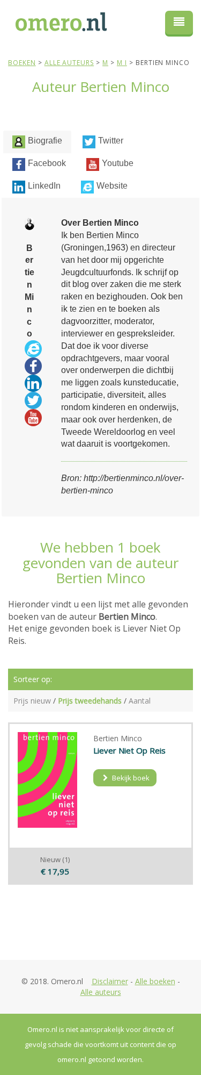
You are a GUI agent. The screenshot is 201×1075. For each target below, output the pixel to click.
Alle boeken (155, 981)
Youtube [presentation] (117, 163)
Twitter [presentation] (110, 140)
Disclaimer (110, 981)
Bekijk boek (130, 778)
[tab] (37, 142)
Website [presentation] (112, 185)
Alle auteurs (100, 992)
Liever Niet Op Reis (129, 750)
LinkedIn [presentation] (44, 185)
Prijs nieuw (32, 701)
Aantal (140, 701)
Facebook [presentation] (47, 163)
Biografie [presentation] (45, 140)
